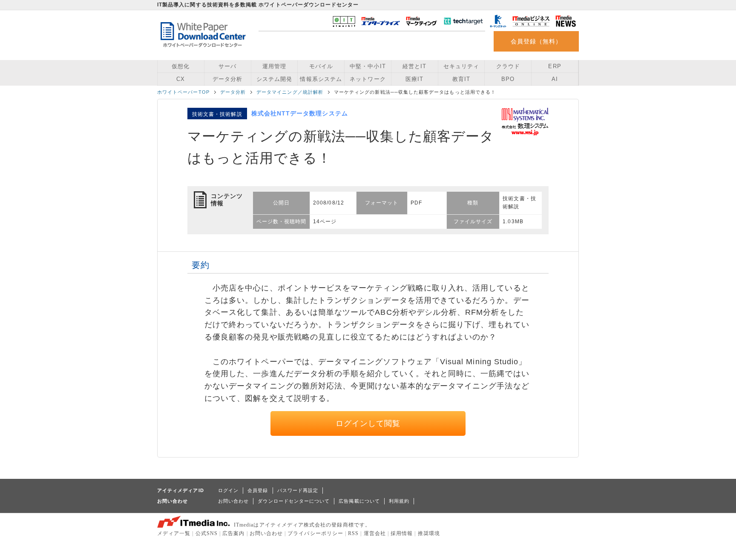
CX (180, 79)
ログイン (228, 490)
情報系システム (321, 79)
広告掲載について (359, 501)
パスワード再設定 (298, 490)
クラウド (508, 66)
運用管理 (274, 66)
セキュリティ (461, 66)
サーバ (227, 66)
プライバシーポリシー (315, 533)
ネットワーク (367, 79)
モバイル (321, 66)
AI (555, 79)
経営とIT (414, 66)
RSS (353, 533)
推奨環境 (429, 533)
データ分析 (227, 79)
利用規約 (399, 501)
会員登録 (257, 490)
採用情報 (402, 533)
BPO (508, 79)
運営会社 (375, 533)
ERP (554, 66)
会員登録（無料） (536, 41)
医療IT (414, 79)
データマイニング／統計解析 (289, 92)
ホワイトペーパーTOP (183, 92)
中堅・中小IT (367, 66)
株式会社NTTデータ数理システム (299, 113)
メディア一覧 (173, 533)
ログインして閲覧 (368, 423)
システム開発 (274, 79)
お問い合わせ (233, 501)
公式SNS (207, 533)
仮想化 (181, 66)
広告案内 (233, 533)
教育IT (461, 79)
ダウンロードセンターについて (294, 501)
